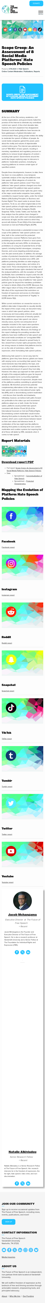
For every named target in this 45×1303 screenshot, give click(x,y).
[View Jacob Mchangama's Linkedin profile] (28, 952)
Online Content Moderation (12, 71)
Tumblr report (7, 787)
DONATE (36, 3)
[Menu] (40, 11)
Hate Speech (24, 69)
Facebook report (8, 547)
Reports (37, 71)
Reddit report (7, 643)
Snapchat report (8, 691)
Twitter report (7, 834)
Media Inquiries (8, 1257)
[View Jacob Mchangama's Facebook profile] (17, 952)
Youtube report (7, 882)
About (4, 1296)
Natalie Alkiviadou (22, 1152)
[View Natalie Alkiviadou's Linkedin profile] (28, 1183)
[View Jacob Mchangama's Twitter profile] (22, 952)
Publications (28, 71)
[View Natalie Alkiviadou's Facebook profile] (17, 1183)
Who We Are (15, 1296)
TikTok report (7, 739)
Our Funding (28, 1296)
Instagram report (8, 595)
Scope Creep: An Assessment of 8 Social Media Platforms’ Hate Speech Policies (22, 96)
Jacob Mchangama (22, 914)
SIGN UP (8, 1222)
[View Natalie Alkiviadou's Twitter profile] (22, 1183)
